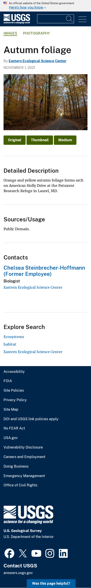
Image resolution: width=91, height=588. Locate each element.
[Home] (17, 23)
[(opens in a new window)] (9, 552)
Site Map (11, 410)
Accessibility (14, 372)
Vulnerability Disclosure (23, 447)
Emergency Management (24, 476)
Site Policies (14, 391)
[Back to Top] (75, 572)
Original (14, 140)
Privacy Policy (15, 400)
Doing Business (16, 466)
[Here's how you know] (45, 6)
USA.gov (11, 438)
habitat (10, 344)
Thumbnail (40, 140)
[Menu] (82, 19)
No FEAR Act (14, 428)
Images (10, 33)
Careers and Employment (24, 457)
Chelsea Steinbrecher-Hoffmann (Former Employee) (44, 271)
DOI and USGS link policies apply (31, 419)
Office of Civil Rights (20, 485)
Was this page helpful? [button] (51, 583)
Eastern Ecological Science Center (37, 61)
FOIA (8, 381)
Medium (65, 140)
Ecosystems (14, 337)
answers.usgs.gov (18, 573)
